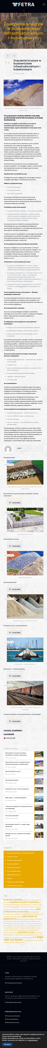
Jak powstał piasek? (10, 582)
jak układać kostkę (9, 921)
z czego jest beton (18, 935)
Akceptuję (7, 1044)
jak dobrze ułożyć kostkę (28, 914)
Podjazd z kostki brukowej (15, 882)
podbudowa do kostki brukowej (30, 930)
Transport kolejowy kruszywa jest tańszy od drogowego (22, 714)
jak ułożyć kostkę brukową (21, 921)
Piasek (9, 878)
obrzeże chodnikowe (30, 928)
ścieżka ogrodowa (19, 942)
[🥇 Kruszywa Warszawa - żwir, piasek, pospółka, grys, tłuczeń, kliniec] (23, 4)
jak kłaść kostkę (21, 919)
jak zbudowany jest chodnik (16, 923)
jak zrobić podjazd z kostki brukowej (26, 926)
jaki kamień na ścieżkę (16, 916)
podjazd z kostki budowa (10, 932)
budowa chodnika (13, 899)
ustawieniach (32, 1040)
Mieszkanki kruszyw (14, 875)
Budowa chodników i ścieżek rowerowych (20, 853)
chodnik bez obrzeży (9, 907)
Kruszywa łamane (13, 864)
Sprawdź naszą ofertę (14, 1002)
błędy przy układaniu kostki (34, 905)
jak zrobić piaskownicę (10, 926)
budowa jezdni (27, 900)
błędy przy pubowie (21, 905)
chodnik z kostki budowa (22, 907)
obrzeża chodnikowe (19, 928)
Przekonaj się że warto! (14, 983)
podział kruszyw (26, 932)
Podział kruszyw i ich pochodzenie (15, 626)
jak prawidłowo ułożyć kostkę (34, 919)
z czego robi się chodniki (29, 940)
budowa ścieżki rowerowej (24, 902)
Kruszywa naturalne (14, 867)
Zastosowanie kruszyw (11, 539)
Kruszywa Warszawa (13, 871)
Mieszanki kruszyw (13, 1022)
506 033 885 (10, 738)
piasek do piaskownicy (15, 930)
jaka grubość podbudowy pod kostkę (26, 909)
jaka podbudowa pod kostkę (22, 910)
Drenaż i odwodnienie (14, 860)
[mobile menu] (44, 4)
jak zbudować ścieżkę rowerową (33, 923)
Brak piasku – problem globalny (14, 669)
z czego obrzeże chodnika (31, 935)
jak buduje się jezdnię (14, 914)
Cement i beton (12, 857)
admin (19, 448)
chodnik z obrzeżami (34, 907)
